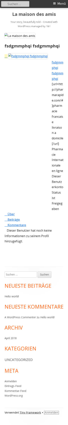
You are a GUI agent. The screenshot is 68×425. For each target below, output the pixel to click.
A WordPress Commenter (20, 317)
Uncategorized (19, 359)
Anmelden (11, 381)
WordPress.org (14, 395)
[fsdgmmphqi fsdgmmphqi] (26, 56)
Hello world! (12, 296)
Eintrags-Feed (13, 386)
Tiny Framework (30, 412)
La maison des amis (34, 14)
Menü (61, 3)
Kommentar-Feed (15, 391)
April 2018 (11, 338)
